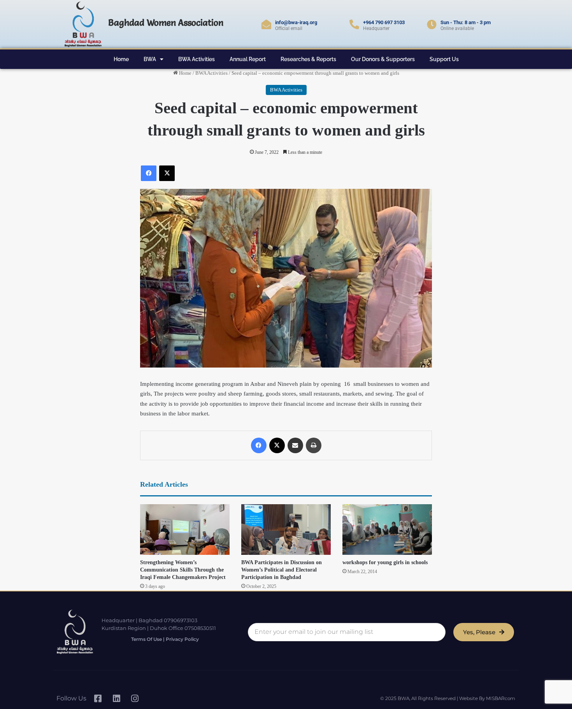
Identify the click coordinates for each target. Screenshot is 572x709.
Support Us (444, 59)
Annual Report (248, 59)
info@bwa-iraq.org (296, 22)
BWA (150, 59)
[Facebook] (148, 173)
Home (121, 59)
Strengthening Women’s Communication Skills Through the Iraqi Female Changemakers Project (183, 569)
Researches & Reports (308, 59)
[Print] (313, 445)
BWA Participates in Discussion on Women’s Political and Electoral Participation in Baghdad (281, 569)
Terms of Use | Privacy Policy (165, 639)
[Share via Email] (295, 445)
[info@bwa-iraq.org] (266, 24)
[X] (167, 173)
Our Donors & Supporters (383, 59)
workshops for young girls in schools (385, 562)
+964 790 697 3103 (384, 22)
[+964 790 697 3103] (354, 24)
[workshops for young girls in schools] (387, 529)
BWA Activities (196, 59)
